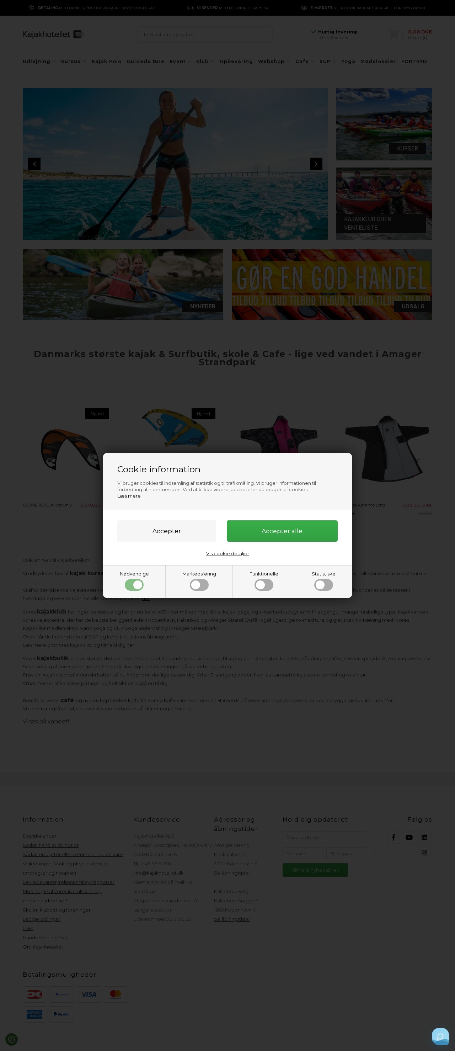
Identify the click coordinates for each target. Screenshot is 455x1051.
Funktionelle (264, 574)
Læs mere (129, 496)
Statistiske (324, 574)
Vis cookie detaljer (227, 553)
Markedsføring (199, 574)
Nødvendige (134, 574)
